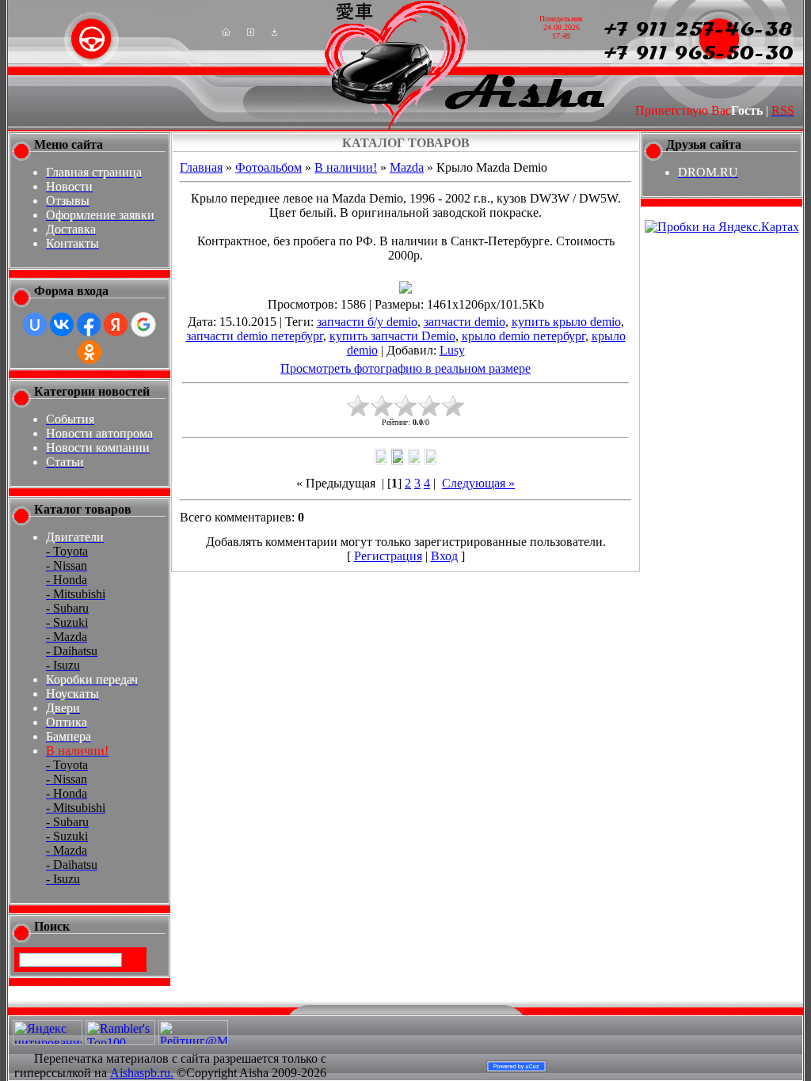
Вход (444, 556)
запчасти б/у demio (367, 321)
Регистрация (388, 556)
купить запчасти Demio (392, 336)
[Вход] (274, 31)
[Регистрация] (250, 31)
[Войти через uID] (35, 324)
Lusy (452, 350)
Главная (201, 167)
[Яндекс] (32, 958)
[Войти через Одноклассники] (89, 352)
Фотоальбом (268, 167)
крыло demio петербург (523, 336)
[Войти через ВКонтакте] (62, 324)
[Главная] (226, 31)
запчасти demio (464, 321)
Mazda (407, 167)
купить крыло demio (566, 321)
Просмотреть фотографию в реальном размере (405, 368)
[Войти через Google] (143, 324)
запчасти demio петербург (254, 336)
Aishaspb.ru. (141, 1072)
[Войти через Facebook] (89, 324)
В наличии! (345, 167)
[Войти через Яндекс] (116, 324)
